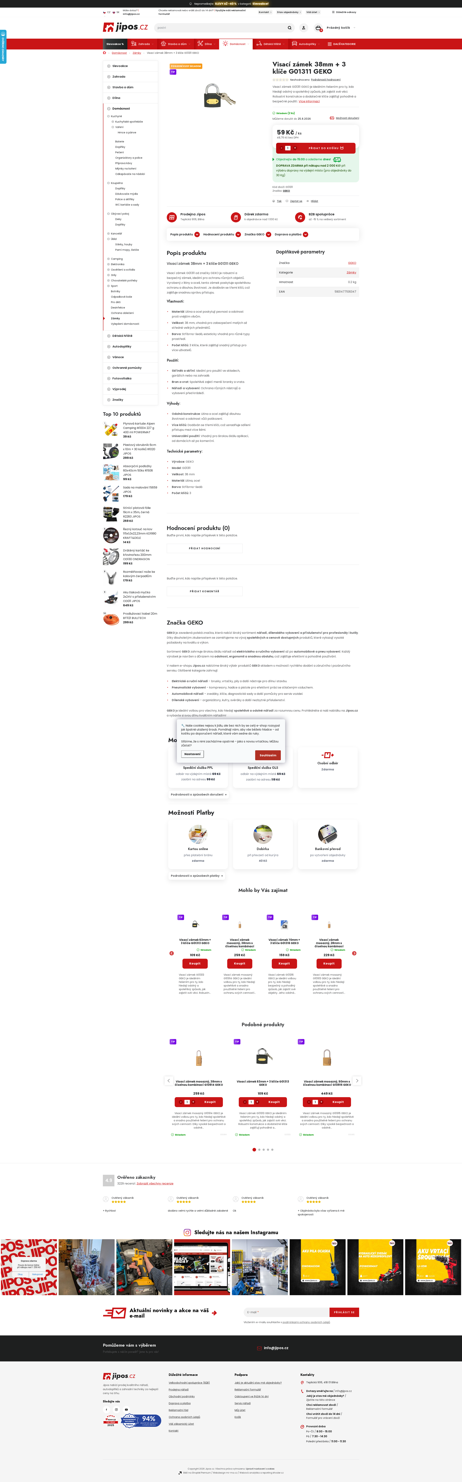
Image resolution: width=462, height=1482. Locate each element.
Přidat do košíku (324, 148)
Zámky (115, 318)
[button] (195, 973)
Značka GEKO (254, 234)
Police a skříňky (124, 199)
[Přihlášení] (303, 28)
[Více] (341, 44)
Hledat (290, 27)
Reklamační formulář (248, 1389)
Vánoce (118, 357)
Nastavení (192, 754)
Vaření (119, 127)
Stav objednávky (287, 12)
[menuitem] (115, 44)
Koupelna (117, 183)
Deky (118, 219)
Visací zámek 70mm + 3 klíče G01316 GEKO (284, 941)
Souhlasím (268, 755)
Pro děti (116, 302)
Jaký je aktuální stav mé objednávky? (258, 1383)
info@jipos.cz (276, 1347)
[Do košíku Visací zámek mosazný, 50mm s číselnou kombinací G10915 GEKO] (338, 1102)
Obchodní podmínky (182, 1396)
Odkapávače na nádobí (130, 174)
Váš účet (311, 12)
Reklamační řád (178, 1410)
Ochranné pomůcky (127, 368)
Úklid (114, 239)
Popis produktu (181, 234)
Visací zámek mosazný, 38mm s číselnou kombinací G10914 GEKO (239, 943)
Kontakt (264, 12)
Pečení (119, 152)
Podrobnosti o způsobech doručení (197, 794)
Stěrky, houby (123, 244)
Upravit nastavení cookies (260, 1468)
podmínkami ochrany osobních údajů (306, 1322)
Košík (238, 1417)
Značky (117, 400)
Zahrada (118, 77)
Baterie (119, 141)
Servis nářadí (243, 1403)
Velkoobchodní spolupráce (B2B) (189, 1383)
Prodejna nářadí (179, 1389)
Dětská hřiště (122, 336)
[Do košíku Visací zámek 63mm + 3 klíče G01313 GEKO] (274, 1102)
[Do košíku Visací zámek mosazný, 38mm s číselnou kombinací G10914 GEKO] (210, 1102)
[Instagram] (116, 1409)
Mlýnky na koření (125, 168)
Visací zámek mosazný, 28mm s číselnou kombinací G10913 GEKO (329, 943)
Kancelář (116, 233)
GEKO (286, 191)
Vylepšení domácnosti (125, 324)
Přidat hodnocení (204, 548)
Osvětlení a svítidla (123, 269)
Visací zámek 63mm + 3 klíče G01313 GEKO (195, 941)
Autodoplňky (121, 346)
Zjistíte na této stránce (320, 1400)
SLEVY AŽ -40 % (226, 4)
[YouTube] (126, 1409)
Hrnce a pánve (127, 132)
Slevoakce (120, 66)
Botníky (115, 291)
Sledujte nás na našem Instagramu (236, 1232)
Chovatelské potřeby (124, 280)
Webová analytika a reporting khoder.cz (261, 1472)
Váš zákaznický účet (181, 1424)
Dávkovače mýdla (126, 194)
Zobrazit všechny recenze (155, 1183)
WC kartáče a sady (127, 205)
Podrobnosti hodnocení (326, 79)
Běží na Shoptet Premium (197, 1472)
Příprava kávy (123, 163)
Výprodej (119, 389)
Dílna (116, 98)
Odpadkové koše (121, 297)
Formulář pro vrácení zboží (323, 1418)
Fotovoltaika (121, 378)
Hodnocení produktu (218, 234)
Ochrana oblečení (122, 313)
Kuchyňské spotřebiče (129, 121)
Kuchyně (116, 116)
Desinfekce (118, 307)
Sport (114, 286)
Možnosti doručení (347, 118)
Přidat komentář (204, 591)
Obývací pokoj (120, 214)
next (357, 1080)
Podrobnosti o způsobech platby (195, 876)
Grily (113, 275)
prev (169, 1080)
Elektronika (117, 264)
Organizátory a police (128, 158)
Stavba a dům (122, 87)
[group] (195, 953)
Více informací (309, 101)
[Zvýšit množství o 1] (295, 148)
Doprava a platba (288, 234)
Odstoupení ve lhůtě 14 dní (252, 1396)
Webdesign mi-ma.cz (225, 1472)
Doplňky (120, 147)
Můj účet (240, 1410)
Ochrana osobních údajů (184, 1417)
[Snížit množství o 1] (282, 148)
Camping (117, 259)
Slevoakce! (260, 4)
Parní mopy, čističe (127, 250)
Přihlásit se (344, 1312)
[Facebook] (106, 1409)
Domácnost (121, 109)
